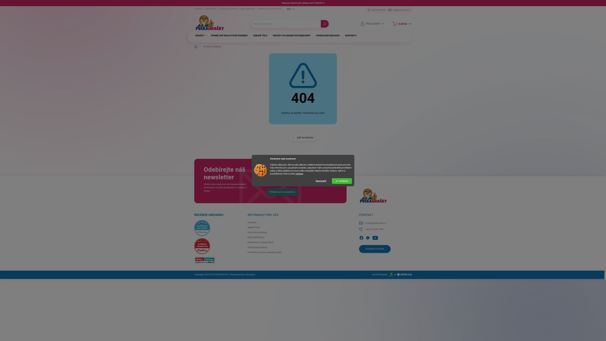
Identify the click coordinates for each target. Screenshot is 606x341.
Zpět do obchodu (305, 137)
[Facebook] (361, 237)
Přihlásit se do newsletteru (282, 192)
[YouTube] (375, 237)
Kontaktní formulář (374, 249)
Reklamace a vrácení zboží (270, 9)
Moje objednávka (248, 9)
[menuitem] (201, 35)
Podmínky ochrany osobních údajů (264, 252)
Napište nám (211, 9)
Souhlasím (343, 180)
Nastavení (321, 180)
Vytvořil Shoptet (379, 274)
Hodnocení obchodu (257, 247)
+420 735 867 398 (374, 229)
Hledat (324, 24)
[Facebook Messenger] (367, 237)
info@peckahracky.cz (375, 223)
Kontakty (198, 9)
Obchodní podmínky (228, 9)
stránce (299, 173)
